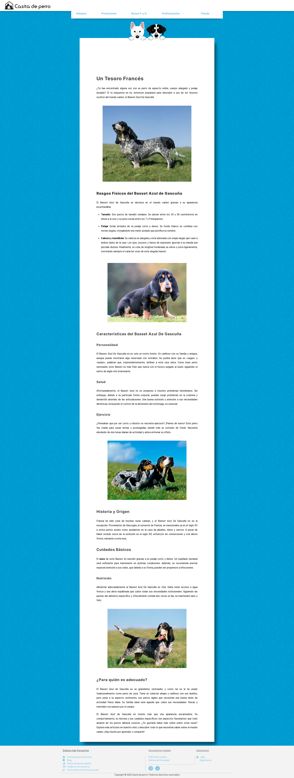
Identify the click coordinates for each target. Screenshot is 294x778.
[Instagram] (151, 768)
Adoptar (81, 13)
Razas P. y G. (139, 13)
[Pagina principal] (147, 31)
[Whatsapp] (157, 768)
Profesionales (171, 13)
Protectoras (109, 13)
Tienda (205, 13)
